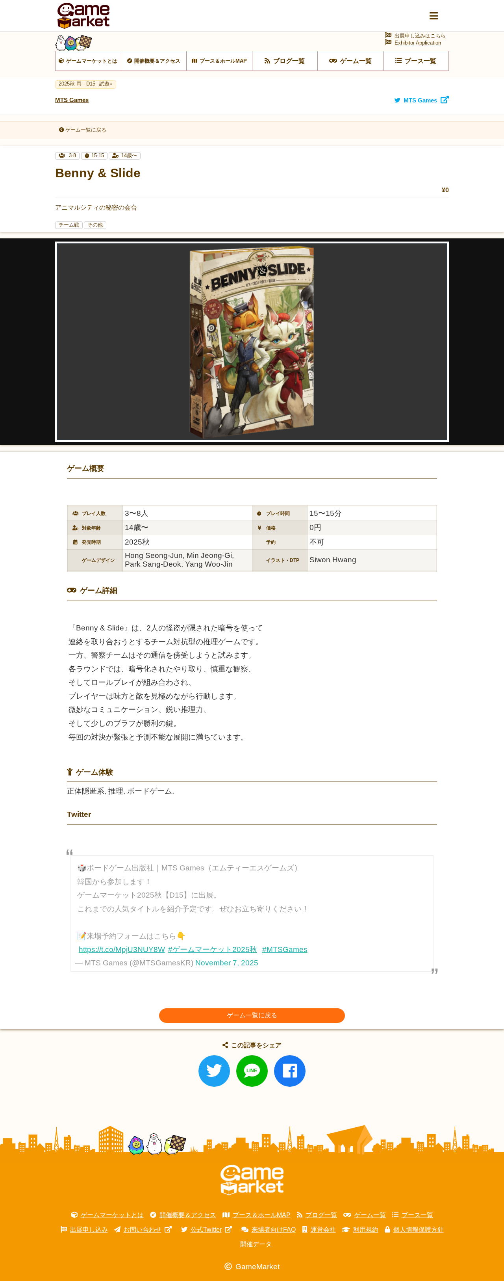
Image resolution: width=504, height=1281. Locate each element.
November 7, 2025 (226, 963)
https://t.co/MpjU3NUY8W (122, 949)
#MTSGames (285, 949)
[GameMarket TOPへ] (252, 1180)
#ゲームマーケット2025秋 (212, 949)
